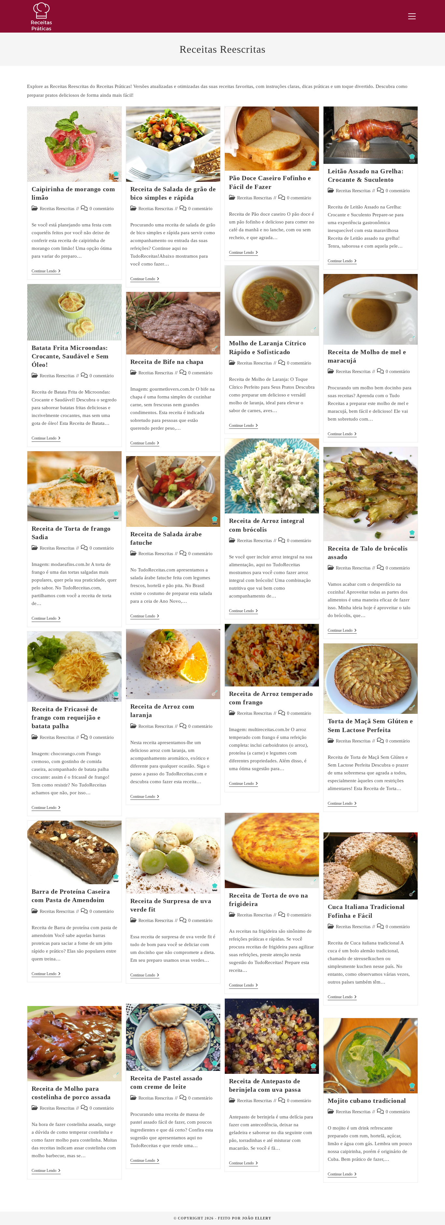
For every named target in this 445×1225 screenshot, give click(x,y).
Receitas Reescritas (57, 208)
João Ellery (256, 1218)
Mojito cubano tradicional (367, 1100)
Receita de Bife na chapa (167, 361)
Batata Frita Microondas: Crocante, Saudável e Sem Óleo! (70, 356)
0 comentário (102, 208)
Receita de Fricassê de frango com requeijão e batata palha (66, 717)
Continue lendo (46, 271)
